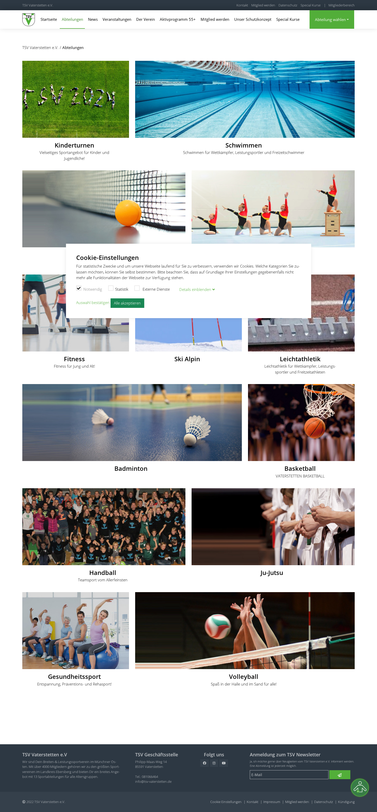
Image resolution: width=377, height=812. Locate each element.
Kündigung (346, 801)
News (93, 19)
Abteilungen (72, 19)
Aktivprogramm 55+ (178, 19)
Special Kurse (311, 5)
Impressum (271, 801)
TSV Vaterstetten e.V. (37, 5)
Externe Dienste (156, 289)
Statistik (121, 289)
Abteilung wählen (330, 19)
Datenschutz (288, 5)
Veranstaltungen (117, 19)
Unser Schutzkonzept (252, 19)
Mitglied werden (263, 5)
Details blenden (195, 289)
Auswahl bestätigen (93, 302)
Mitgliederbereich (342, 5)
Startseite (49, 19)
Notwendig (92, 289)
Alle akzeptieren (127, 303)
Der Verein (145, 19)
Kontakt (242, 5)
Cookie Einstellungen (226, 801)
